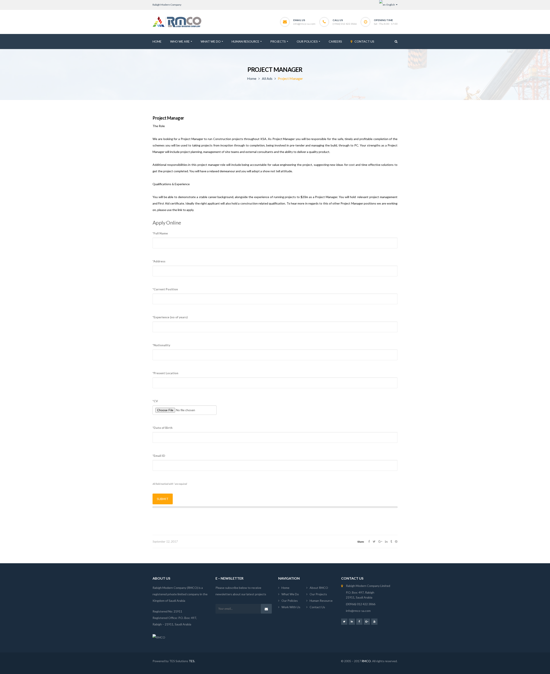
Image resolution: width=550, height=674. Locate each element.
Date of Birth (163, 427)
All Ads (267, 78)
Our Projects (318, 594)
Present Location (165, 373)
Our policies (289, 600)
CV (155, 401)
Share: (361, 541)
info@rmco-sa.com (304, 23)
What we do (290, 594)
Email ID (159, 455)
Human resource (321, 600)
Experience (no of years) (170, 317)
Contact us (317, 607)
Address (159, 261)
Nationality (161, 345)
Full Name (160, 233)
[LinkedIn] (352, 621)
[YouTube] (374, 621)
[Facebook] (359, 621)
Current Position (165, 289)
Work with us (290, 607)
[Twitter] (344, 621)
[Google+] (367, 621)
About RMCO (319, 587)
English (390, 4)
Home (251, 78)
